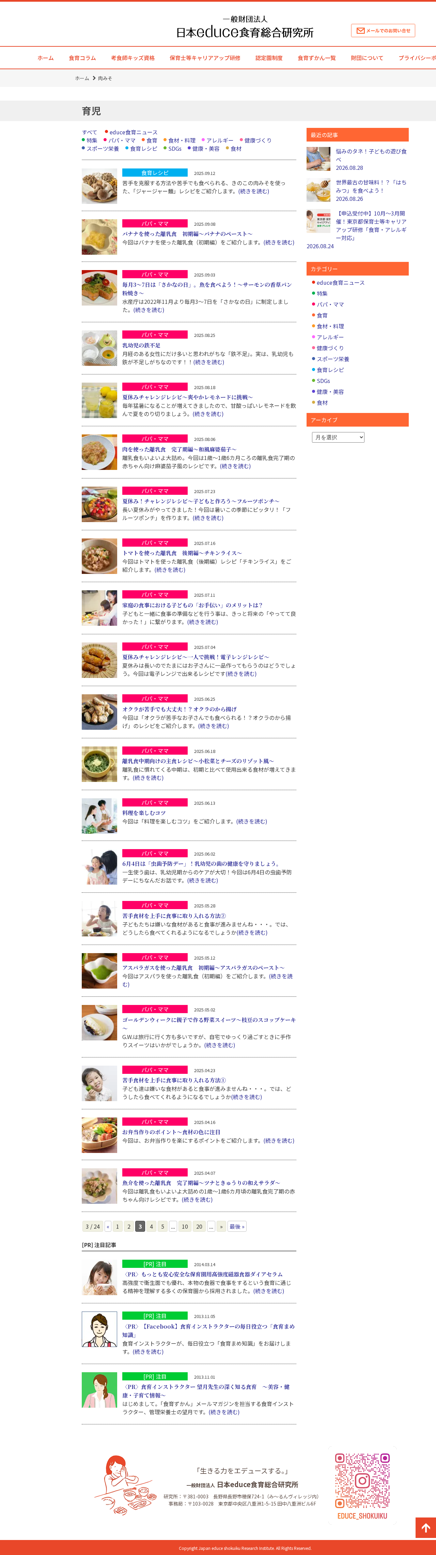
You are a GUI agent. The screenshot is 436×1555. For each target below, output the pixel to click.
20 (199, 1226)
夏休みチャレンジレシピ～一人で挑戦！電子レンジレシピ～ (195, 657)
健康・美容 (206, 148)
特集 (92, 140)
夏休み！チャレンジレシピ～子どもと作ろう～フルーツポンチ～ (201, 501)
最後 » (237, 1226)
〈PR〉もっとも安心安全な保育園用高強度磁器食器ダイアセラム (202, 1274)
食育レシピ (143, 148)
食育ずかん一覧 (317, 58)
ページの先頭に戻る (426, 1527)
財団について (367, 58)
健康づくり (258, 140)
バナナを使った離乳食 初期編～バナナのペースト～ (187, 234)
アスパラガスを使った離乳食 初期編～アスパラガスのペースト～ (203, 968)
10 (185, 1226)
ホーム (45, 58)
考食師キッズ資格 (133, 58)
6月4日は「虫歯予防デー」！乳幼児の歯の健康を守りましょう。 (202, 864)
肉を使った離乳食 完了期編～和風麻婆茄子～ (179, 449)
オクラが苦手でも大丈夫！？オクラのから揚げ (179, 709)
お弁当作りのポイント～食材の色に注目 (171, 1132)
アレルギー (220, 140)
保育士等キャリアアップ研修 (205, 58)
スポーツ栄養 (103, 148)
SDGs (175, 148)
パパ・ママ (122, 140)
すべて (89, 132)
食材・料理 (182, 140)
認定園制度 (269, 58)
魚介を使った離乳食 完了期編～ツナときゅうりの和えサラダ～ (201, 1183)
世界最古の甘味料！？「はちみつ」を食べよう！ (371, 190)
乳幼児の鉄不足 (141, 345)
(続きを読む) (253, 191)
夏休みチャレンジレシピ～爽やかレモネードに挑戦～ (187, 397)
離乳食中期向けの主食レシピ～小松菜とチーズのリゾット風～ (198, 761)
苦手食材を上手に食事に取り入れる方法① (174, 1080)
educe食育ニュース (134, 132)
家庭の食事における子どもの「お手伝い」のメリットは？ (193, 605)
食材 (236, 148)
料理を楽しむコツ (144, 813)
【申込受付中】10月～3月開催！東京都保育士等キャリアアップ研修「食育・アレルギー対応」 (357, 229)
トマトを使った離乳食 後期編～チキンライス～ (182, 553)
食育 (151, 140)
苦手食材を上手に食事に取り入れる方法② (174, 916)
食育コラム (82, 58)
